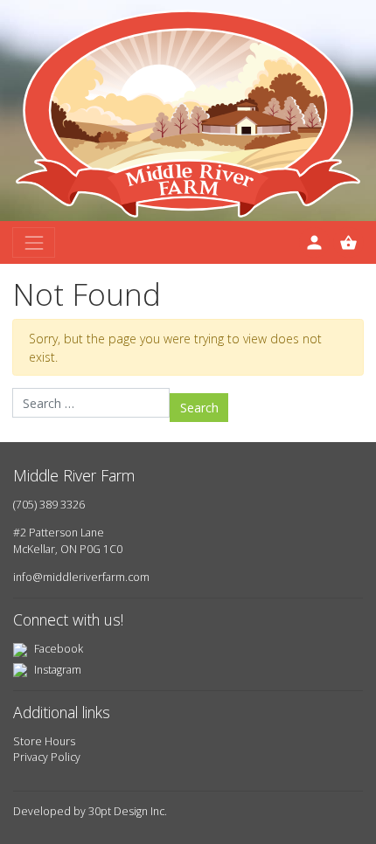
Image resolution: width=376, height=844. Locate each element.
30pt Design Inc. (127, 811)
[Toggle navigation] (33, 242)
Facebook (57, 648)
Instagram (56, 669)
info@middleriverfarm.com (81, 577)
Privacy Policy (46, 757)
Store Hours (44, 741)
